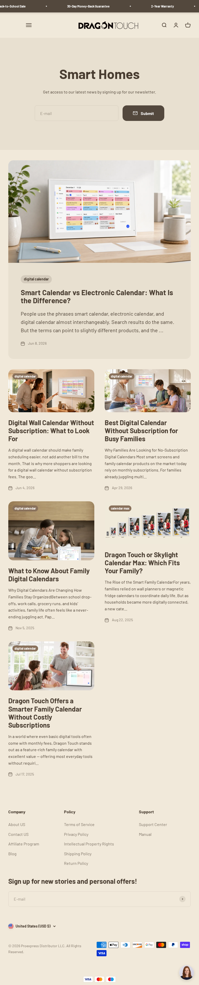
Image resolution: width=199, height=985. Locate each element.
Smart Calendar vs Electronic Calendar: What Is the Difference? (97, 296)
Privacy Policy (76, 834)
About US (16, 824)
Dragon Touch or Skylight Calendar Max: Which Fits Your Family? (142, 563)
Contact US (18, 834)
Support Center (153, 824)
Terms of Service (79, 824)
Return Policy (76, 863)
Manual (145, 834)
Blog (12, 853)
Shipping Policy (77, 853)
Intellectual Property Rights (89, 843)
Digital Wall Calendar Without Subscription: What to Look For (51, 430)
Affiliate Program (23, 843)
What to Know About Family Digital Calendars (49, 575)
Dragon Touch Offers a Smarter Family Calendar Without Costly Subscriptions (45, 713)
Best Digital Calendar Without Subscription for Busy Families (141, 430)
